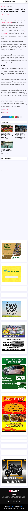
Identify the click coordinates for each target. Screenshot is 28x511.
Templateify (11, 506)
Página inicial (3, 6)
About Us (10, 508)
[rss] (20, 501)
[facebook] (8, 501)
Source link (5, 109)
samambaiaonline (9, 2)
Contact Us (15, 508)
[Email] (18, 117)
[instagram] (17, 501)
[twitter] (11, 501)
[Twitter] (10, 117)
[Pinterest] (16, 117)
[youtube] (14, 501)
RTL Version (21, 508)
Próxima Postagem (23, 170)
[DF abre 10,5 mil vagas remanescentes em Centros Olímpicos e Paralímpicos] (7, 144)
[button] (1, 2)
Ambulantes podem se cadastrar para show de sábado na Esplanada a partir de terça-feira (7, 135)
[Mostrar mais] (21, 117)
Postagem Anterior (5, 170)
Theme (21, 506)
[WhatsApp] (13, 117)
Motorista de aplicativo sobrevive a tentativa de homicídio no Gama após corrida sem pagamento (20, 135)
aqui (21, 62)
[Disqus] (14, 188)
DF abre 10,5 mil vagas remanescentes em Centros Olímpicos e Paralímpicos (6, 151)
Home (5, 508)
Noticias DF (9, 6)
